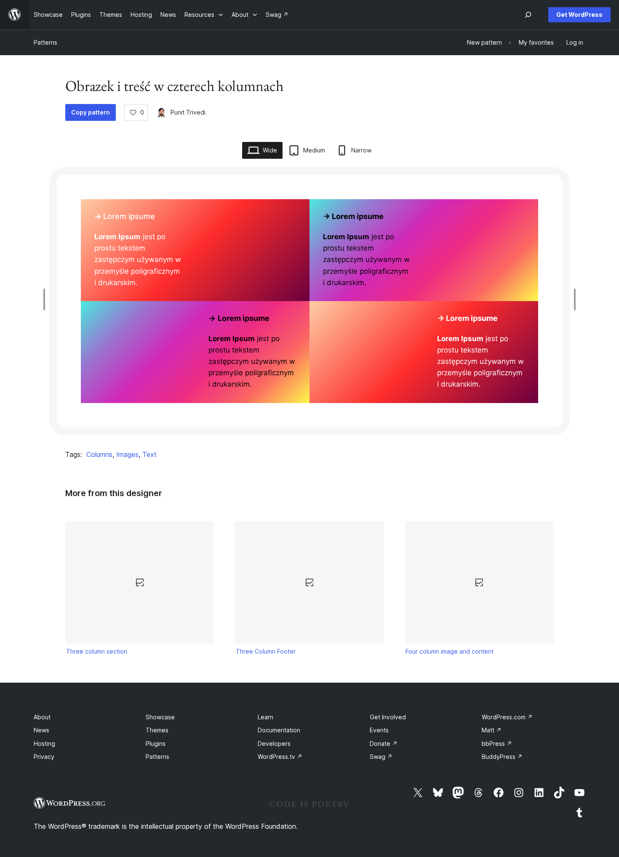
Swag (381, 756)
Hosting (44, 743)
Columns (99, 454)
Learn (265, 717)
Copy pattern (90, 112)
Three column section (96, 651)
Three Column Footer (266, 651)
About (42, 717)
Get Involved (388, 717)
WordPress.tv (280, 756)
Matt (492, 730)
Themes (157, 730)
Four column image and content (450, 651)
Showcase (160, 717)
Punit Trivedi (188, 112)
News (41, 730)
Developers (274, 743)
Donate (384, 743)
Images (127, 454)
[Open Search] (528, 14)
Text (149, 454)
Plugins (155, 743)
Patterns (45, 42)
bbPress (497, 743)
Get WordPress (579, 14)
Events (379, 730)
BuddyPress (502, 756)
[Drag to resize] (46, 299)
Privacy (44, 756)
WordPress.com (507, 717)
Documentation (279, 730)
